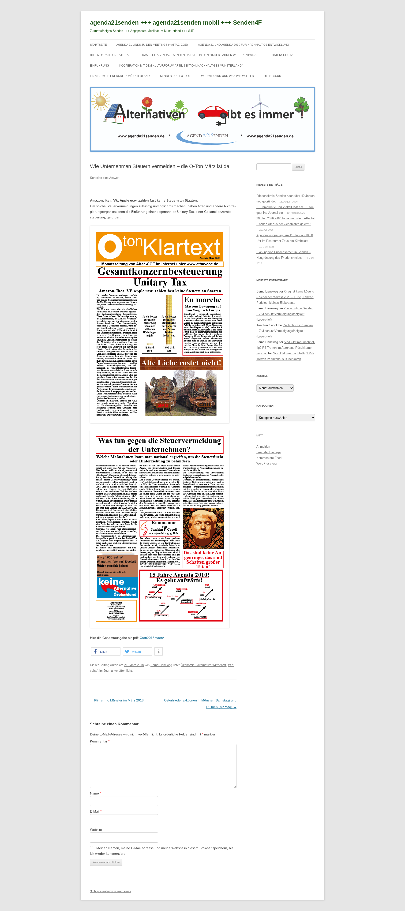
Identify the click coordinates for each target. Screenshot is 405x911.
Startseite (98, 44)
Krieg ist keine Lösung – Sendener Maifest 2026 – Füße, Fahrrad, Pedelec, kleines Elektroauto (285, 297)
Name (95, 793)
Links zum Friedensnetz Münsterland (120, 76)
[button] (105, 651)
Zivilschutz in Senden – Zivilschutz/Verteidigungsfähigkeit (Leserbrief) (284, 314)
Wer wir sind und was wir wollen (227, 76)
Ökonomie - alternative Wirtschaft (203, 665)
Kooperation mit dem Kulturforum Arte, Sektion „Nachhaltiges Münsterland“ (181, 65)
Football (261, 353)
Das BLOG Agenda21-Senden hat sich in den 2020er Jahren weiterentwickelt (202, 55)
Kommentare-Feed (268, 458)
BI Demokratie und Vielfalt (111, 55)
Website (96, 830)
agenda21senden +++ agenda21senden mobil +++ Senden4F (176, 22)
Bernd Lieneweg (161, 665)
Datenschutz (282, 55)
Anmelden (263, 446)
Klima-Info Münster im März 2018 (117, 700)
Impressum (272, 76)
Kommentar (99, 741)
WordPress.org (266, 463)
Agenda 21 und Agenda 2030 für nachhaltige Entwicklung (243, 44)
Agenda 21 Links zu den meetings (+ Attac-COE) (152, 44)
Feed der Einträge (268, 452)
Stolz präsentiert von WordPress (110, 891)
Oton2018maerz (152, 638)
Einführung (99, 65)
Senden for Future (175, 76)
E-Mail (95, 811)
